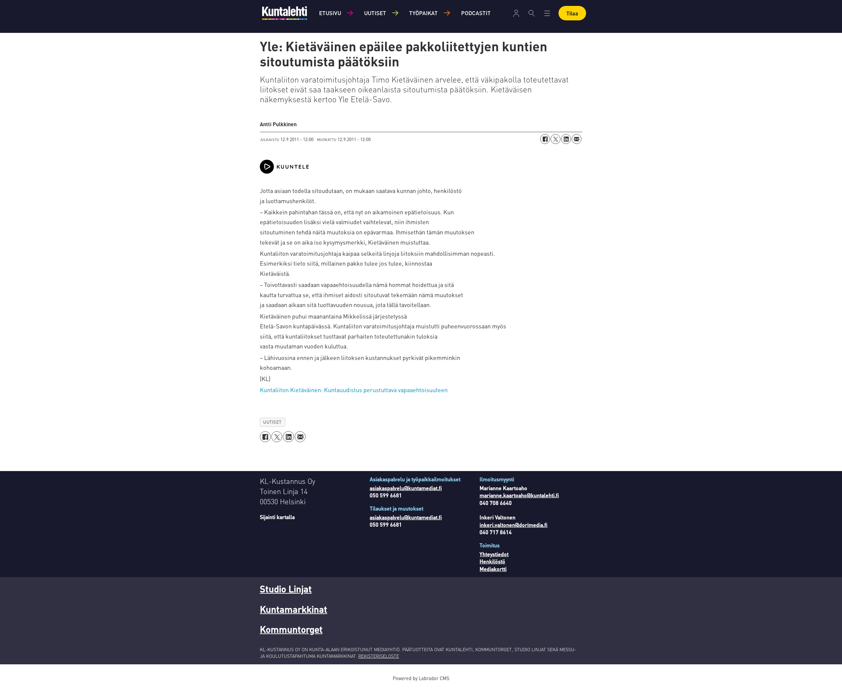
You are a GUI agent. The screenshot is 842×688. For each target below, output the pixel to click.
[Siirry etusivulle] (284, 13)
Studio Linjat (286, 589)
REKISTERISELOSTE (378, 656)
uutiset (272, 422)
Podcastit (476, 12)
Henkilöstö (492, 561)
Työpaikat (423, 12)
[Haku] (531, 13)
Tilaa (572, 13)
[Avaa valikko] (516, 13)
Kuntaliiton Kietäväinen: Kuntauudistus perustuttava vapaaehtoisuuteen (354, 389)
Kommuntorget (291, 629)
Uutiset (375, 12)
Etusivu (330, 12)
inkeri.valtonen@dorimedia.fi (513, 524)
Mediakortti (493, 568)
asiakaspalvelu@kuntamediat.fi (406, 488)
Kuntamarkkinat (293, 609)
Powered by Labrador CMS (421, 678)
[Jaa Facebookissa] (545, 139)
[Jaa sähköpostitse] (577, 139)
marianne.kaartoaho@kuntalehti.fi (519, 495)
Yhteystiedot (494, 554)
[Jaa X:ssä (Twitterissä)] (555, 139)
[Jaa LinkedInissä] (566, 139)
